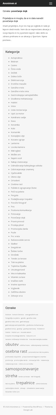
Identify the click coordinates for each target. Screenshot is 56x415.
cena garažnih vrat (31, 315)
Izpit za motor (17, 113)
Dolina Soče (16, 76)
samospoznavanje (22, 368)
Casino (14, 65)
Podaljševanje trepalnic (21, 199)
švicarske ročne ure (12, 392)
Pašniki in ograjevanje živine (24, 187)
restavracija (45, 360)
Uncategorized (18, 269)
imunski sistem (26, 332)
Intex (13, 106)
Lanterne (15, 143)
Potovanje (16, 214)
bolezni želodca (18, 315)
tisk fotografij (35, 377)
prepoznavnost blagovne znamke (34, 357)
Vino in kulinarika (18, 273)
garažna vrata (31, 318)
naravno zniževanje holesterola (16, 339)
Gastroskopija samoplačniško (24, 95)
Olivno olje (16, 176)
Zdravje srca (17, 295)
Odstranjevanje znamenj (22, 169)
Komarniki (15, 132)
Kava (13, 121)
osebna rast (16, 351)
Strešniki (15, 254)
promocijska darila (20, 360)
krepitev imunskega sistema (15, 336)
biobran (8, 315)
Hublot (14, 102)
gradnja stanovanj (30, 329)
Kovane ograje (18, 139)
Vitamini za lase (18, 277)
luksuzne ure (31, 336)
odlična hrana (25, 345)
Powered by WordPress (32, 407)
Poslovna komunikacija (21, 210)
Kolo (13, 128)
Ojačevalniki (16, 173)
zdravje (22, 388)
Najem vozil (16, 158)
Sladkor (14, 243)
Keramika (15, 124)
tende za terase (24, 377)
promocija (9, 360)
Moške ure (16, 154)
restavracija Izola (11, 364)
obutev (12, 344)
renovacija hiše (34, 360)
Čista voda (16, 69)
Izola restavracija (19, 110)
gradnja (19, 329)
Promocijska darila (19, 228)
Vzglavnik (15, 288)
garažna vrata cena (12, 322)
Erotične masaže (18, 83)
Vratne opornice (18, 284)
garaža (23, 318)
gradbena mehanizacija (35, 325)
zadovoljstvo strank (12, 388)
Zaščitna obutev (18, 292)
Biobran (14, 61)
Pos (13, 206)
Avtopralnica (16, 57)
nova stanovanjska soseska (38, 339)
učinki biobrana (41, 384)
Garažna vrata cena (20, 91)
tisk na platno (10, 384)
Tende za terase (19, 258)
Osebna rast (17, 184)
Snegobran (16, 247)
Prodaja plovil (17, 225)
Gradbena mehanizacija (21, 98)
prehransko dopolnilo (13, 357)
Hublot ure (15, 332)
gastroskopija (24, 322)
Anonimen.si (10, 3)
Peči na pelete (17, 191)
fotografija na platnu (12, 318)
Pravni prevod (17, 221)
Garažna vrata (17, 87)
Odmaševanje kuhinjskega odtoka (26, 165)
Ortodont (15, 180)
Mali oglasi (16, 150)
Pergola (14, 195)
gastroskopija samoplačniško (15, 325)
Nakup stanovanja (19, 162)
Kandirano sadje (18, 117)
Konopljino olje (18, 135)
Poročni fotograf (18, 202)
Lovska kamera (18, 147)
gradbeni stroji (10, 329)
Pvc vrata (15, 236)
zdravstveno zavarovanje (35, 388)
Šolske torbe (17, 251)
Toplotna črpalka (18, 266)
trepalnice (25, 382)
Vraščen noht (17, 280)
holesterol (40, 329)
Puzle (13, 232)
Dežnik (14, 72)
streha (11, 375)
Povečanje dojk (18, 217)
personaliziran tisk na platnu (39, 352)
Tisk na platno (17, 262)
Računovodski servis (20, 240)
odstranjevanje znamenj (39, 345)
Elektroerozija (17, 80)
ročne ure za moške (26, 364)
